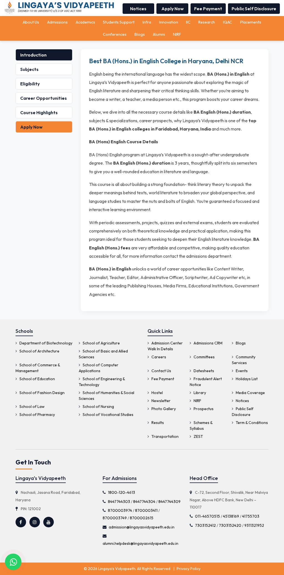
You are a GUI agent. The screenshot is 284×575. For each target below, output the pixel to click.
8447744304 (144, 501)
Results (157, 422)
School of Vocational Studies (107, 414)
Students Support (119, 22)
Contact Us (161, 370)
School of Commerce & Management (38, 367)
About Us (31, 22)
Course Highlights (39, 112)
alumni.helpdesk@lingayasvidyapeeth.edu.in (140, 543)
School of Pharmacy (37, 414)
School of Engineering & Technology (102, 381)
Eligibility (30, 83)
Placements (250, 22)
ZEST (198, 436)
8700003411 (146, 510)
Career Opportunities (43, 98)
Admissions (57, 22)
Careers (158, 356)
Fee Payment (208, 8)
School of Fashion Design (42, 392)
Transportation (165, 436)
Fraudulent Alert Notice (206, 381)
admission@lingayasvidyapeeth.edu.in (141, 527)
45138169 (231, 516)
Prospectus (203, 408)
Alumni (159, 34)
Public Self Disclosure (254, 8)
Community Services (243, 359)
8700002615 (141, 517)
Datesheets (203, 370)
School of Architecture (39, 351)
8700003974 (120, 510)
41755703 (250, 516)
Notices (138, 8)
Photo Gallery (163, 408)
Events (241, 370)
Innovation (168, 22)
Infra (147, 22)
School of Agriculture (101, 343)
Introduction (33, 55)
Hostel (157, 392)
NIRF (177, 34)
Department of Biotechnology (45, 343)
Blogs (140, 34)
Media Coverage (250, 392)
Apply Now (172, 8)
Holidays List (246, 378)
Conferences (114, 34)
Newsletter (161, 400)
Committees (204, 356)
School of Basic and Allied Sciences (103, 354)
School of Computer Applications (98, 367)
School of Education (37, 378)
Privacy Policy (189, 568)
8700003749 (115, 517)
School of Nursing (98, 406)
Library (199, 392)
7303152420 (230, 525)
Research (206, 22)
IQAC (227, 22)
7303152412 (205, 525)
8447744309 (169, 501)
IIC (188, 22)
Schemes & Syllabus (201, 425)
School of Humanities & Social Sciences (106, 395)
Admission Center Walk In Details (165, 346)
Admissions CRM (207, 343)
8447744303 (119, 501)
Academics (85, 22)
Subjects (29, 69)
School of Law (32, 406)
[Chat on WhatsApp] (13, 561)
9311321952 (254, 525)
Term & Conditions (251, 422)
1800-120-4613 (121, 492)
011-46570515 (207, 516)
